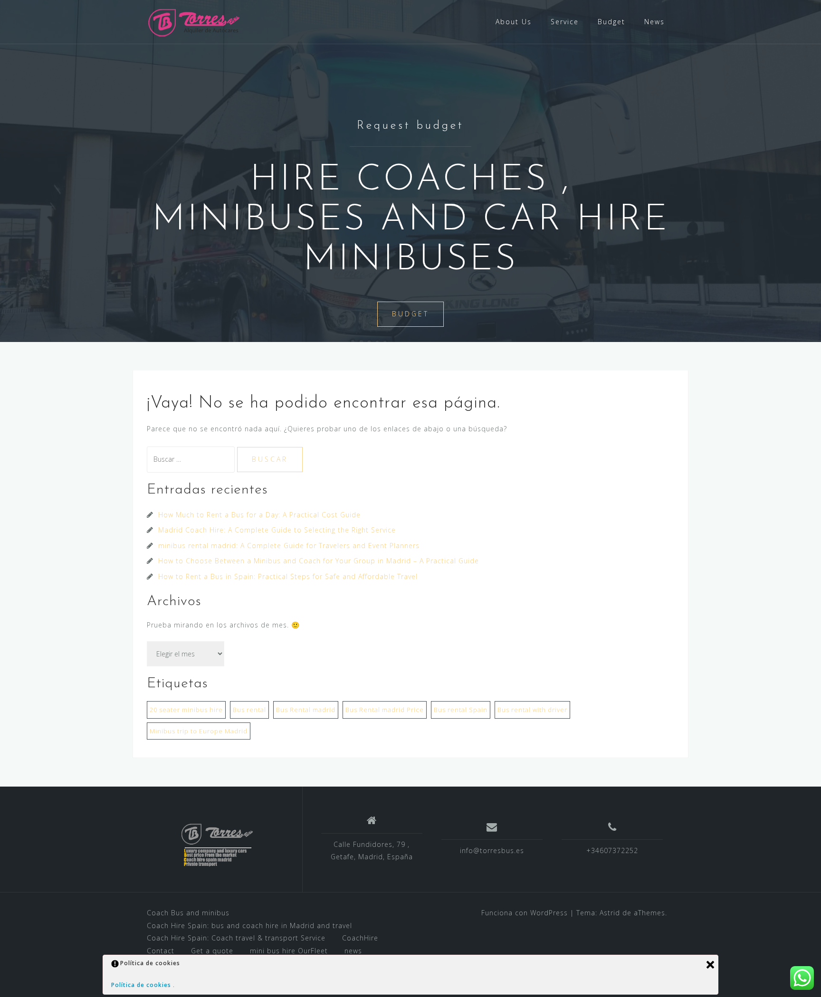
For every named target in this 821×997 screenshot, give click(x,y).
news (353, 950)
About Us (514, 21)
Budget (611, 21)
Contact (160, 950)
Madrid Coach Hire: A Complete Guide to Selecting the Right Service (277, 529)
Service (565, 21)
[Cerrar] (710, 965)
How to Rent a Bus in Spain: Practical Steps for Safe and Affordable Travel (288, 576)
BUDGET (410, 313)
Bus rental (249, 709)
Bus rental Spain (460, 709)
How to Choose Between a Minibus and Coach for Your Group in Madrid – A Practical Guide (318, 560)
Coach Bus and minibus (188, 912)
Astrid (610, 912)
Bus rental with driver (532, 709)
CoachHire (360, 937)
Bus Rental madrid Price (384, 709)
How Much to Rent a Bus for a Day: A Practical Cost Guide (259, 514)
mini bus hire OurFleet (289, 950)
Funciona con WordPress (524, 912)
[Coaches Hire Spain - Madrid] (195, 21)
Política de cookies (142, 985)
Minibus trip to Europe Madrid (199, 731)
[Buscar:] (192, 459)
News (654, 21)
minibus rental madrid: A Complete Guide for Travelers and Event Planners (289, 545)
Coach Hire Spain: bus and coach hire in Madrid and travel (249, 925)
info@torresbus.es (492, 850)
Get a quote (212, 950)
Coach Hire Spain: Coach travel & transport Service (236, 937)
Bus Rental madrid (305, 709)
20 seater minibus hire (186, 709)
